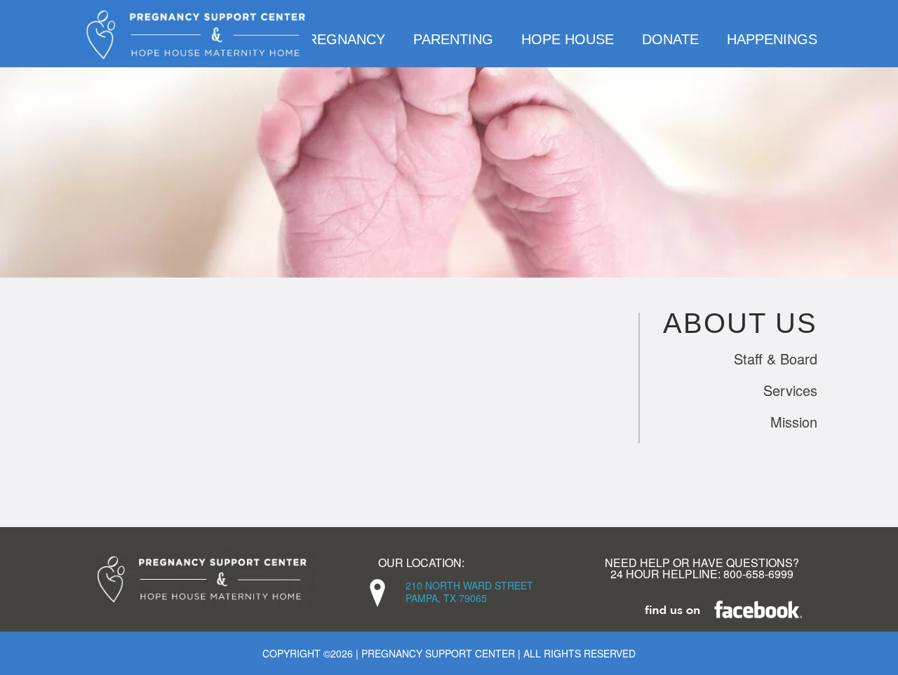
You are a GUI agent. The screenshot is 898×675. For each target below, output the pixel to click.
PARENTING (453, 39)
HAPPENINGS (772, 39)
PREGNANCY (341, 39)
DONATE (670, 39)
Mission (793, 421)
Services (790, 390)
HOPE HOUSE (567, 39)
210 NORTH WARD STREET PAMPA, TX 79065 (469, 591)
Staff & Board (775, 358)
